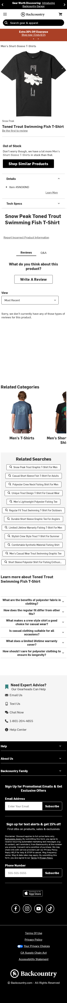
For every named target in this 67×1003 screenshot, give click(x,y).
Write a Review (33, 279)
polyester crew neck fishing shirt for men (35, 484)
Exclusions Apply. (14, 838)
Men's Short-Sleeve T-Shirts (18, 46)
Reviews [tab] (26, 252)
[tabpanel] (33, 293)
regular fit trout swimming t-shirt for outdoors (35, 510)
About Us (7, 758)
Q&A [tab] (44, 252)
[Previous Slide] (2, 4)
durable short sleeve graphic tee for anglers (35, 519)
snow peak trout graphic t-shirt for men (35, 467)
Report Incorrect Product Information (26, 237)
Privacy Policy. (46, 857)
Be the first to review (15, 130)
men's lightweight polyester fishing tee (35, 501)
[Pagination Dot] (29, 39)
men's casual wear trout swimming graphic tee (35, 553)
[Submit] (6, 22)
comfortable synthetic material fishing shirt (35, 545)
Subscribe (52, 806)
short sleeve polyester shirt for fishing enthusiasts (36, 562)
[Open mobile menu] (5, 14)
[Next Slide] (64, 4)
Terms (34, 857)
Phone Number (15, 865)
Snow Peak (8, 121)
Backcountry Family (14, 771)
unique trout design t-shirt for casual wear (35, 493)
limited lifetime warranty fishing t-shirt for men (35, 527)
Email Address (15, 798)
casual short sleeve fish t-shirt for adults (35, 475)
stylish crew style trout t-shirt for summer (35, 536)
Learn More (52, 192)
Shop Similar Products (28, 163)
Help (4, 746)
